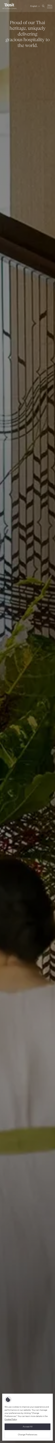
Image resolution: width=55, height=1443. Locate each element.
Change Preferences (27, 1435)
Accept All (27, 1427)
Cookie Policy (11, 1419)
